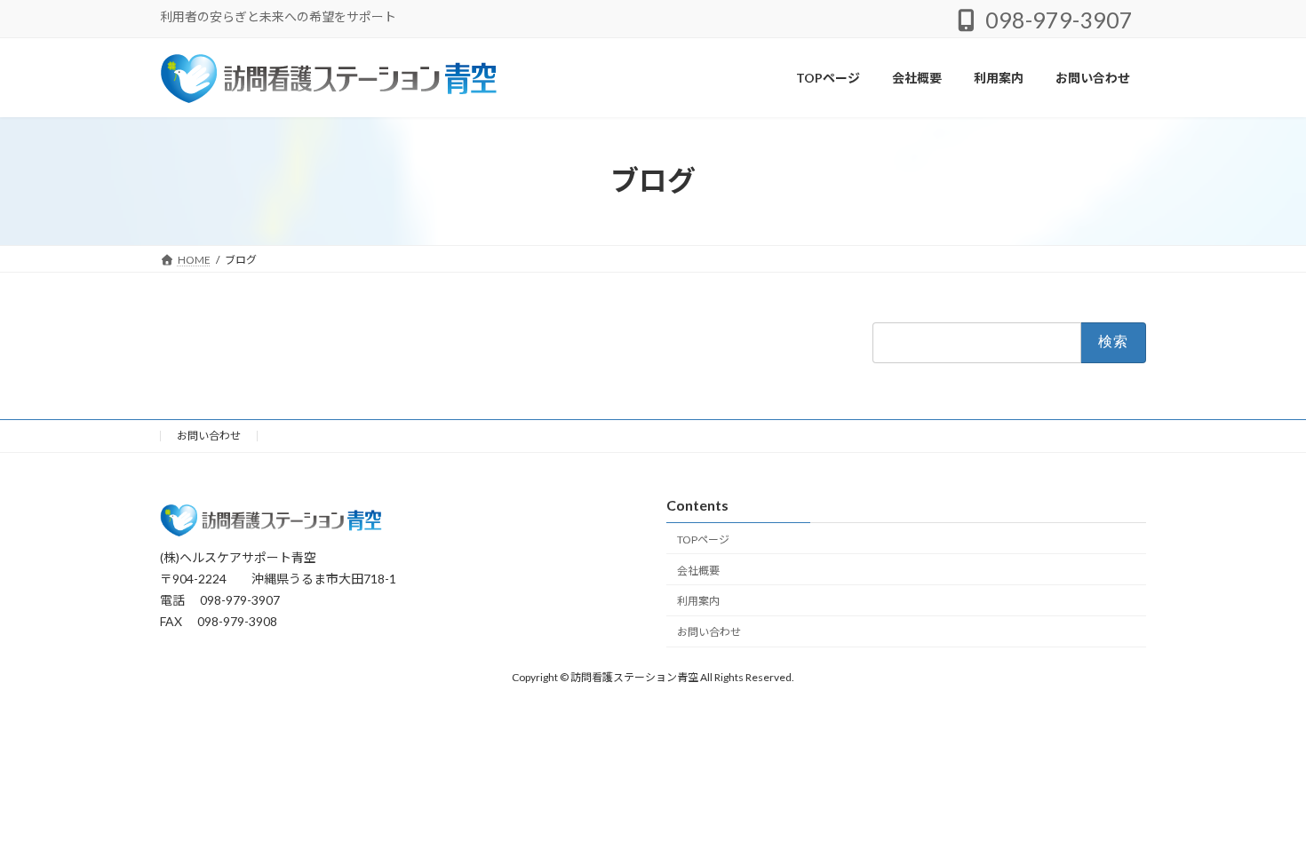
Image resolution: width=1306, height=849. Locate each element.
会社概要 (698, 570)
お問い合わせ (209, 435)
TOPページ (703, 539)
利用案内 (698, 601)
